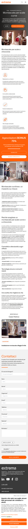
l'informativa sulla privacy (10, 451)
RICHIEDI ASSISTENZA (7, 488)
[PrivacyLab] (9, 516)
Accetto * (6, 449)
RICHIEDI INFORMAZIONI (17, 26)
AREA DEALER (5, 491)
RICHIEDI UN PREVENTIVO (14, 156)
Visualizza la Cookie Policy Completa (9, 514)
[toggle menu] (25, 2)
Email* (3, 400)
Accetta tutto (14, 520)
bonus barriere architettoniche (16, 304)
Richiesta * (4, 428)
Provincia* (4, 414)
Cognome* (4, 393)
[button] (14, 374)
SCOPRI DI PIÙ (14, 152)
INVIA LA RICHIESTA (14, 457)
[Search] (22, 2)
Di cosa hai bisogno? (7, 371)
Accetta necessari (14, 523)
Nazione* (4, 421)
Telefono (4, 407)
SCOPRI (6, 26)
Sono (3, 379)
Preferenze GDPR (14, 527)
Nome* (3, 386)
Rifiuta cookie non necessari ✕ (20, 495)
